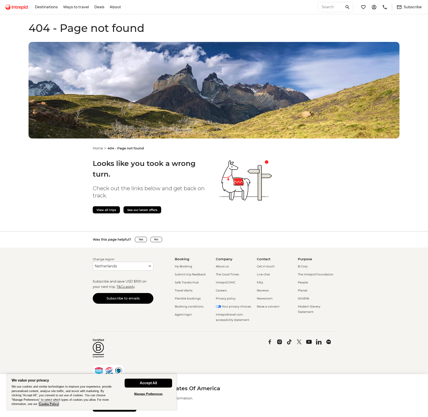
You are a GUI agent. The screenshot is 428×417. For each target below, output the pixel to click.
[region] (92, 392)
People (303, 282)
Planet (302, 290)
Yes (141, 239)
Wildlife (303, 298)
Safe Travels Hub (187, 282)
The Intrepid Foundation (315, 274)
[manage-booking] (374, 7)
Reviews (263, 290)
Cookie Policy (48, 404)
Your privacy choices (236, 306)
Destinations (46, 7)
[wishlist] (363, 7)
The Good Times (227, 274)
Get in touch (266, 266)
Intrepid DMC (225, 282)
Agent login (183, 314)
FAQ (260, 282)
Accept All (148, 383)
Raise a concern (268, 306)
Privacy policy (226, 298)
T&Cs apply (125, 287)
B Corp (303, 266)
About (115, 7)
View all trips (106, 210)
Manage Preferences (148, 394)
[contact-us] (384, 7)
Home (98, 148)
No (156, 239)
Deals (99, 7)
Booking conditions (189, 306)
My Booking (183, 266)
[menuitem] (16, 7)
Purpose (305, 259)
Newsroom (265, 298)
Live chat (263, 274)
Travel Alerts (183, 290)
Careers (221, 290)
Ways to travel (76, 7)
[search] (330, 7)
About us (222, 266)
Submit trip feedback (190, 274)
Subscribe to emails (123, 298)
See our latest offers (142, 210)
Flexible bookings (188, 298)
